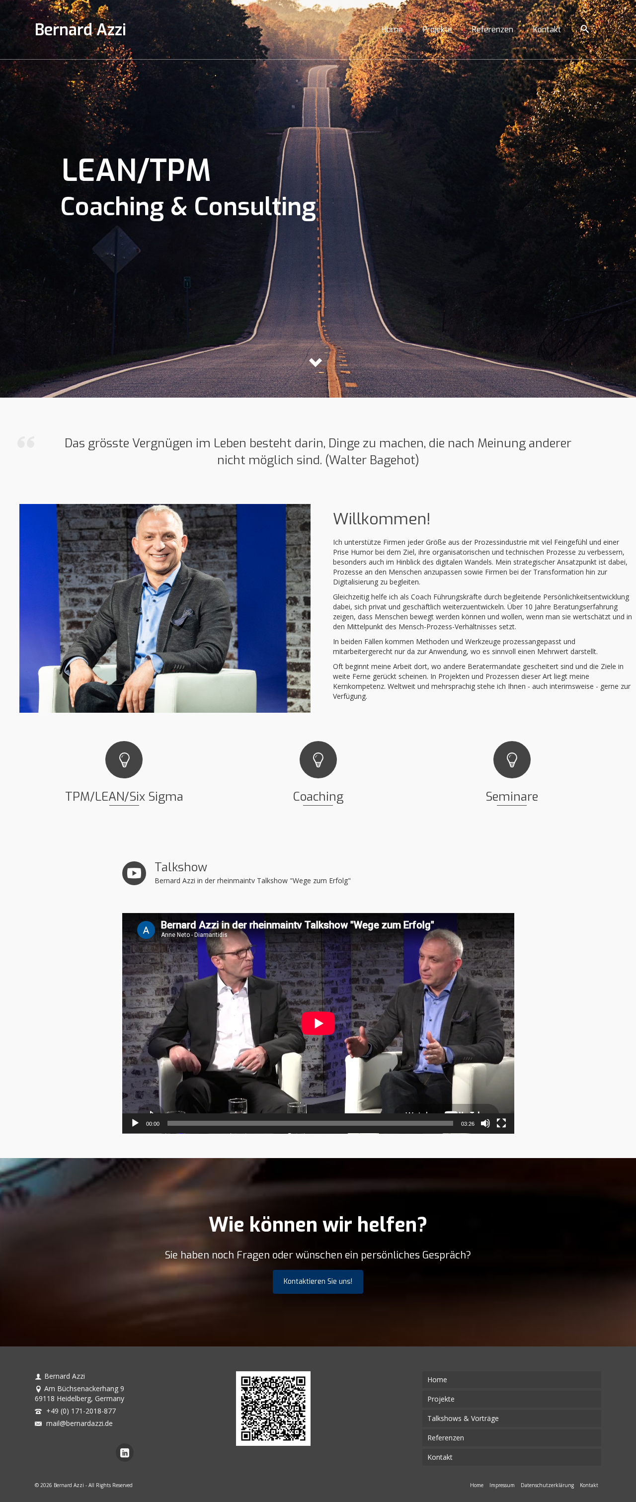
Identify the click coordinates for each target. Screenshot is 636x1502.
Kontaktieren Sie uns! (318, 1281)
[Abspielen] (135, 1123)
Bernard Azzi (80, 29)
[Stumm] (485, 1123)
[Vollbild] (501, 1123)
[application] (318, 1023)
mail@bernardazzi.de (78, 1423)
